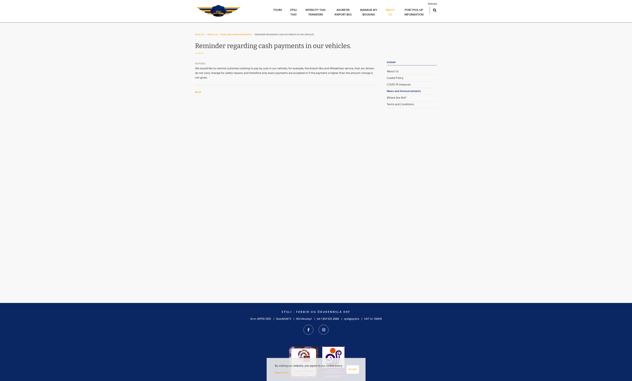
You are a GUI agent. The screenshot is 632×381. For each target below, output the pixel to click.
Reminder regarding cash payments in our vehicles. (284, 35)
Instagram (324, 330)
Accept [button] (352, 369)
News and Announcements (236, 35)
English (199, 35)
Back (198, 92)
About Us (212, 35)
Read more (281, 372)
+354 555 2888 (330, 319)
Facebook (308, 330)
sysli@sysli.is (351, 319)
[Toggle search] (434, 10)
